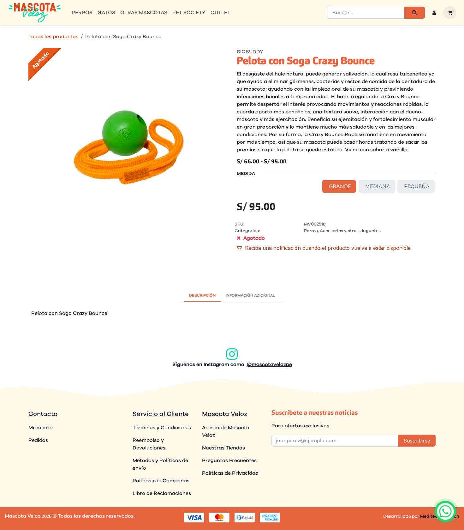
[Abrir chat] (445, 511)
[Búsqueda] (414, 13)
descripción (202, 295)
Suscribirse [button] (416, 440)
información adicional (250, 295)
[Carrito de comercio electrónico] (449, 12)
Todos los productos (53, 36)
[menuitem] (82, 12)
